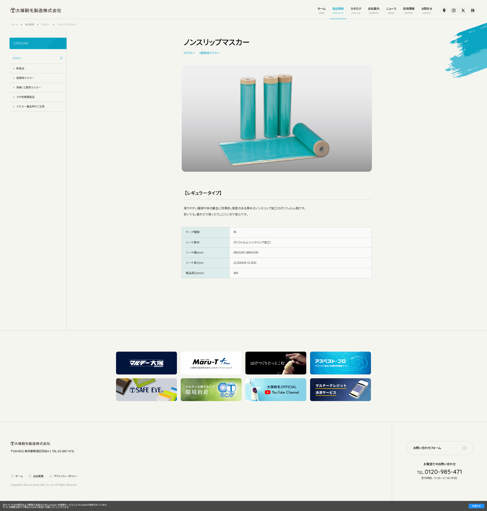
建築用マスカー (25, 77)
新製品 (20, 68)
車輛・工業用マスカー (28, 87)
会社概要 (38, 476)
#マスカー (190, 53)
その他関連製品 (25, 97)
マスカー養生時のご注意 (30, 106)
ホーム (19, 476)
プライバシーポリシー (66, 476)
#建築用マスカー (209, 53)
